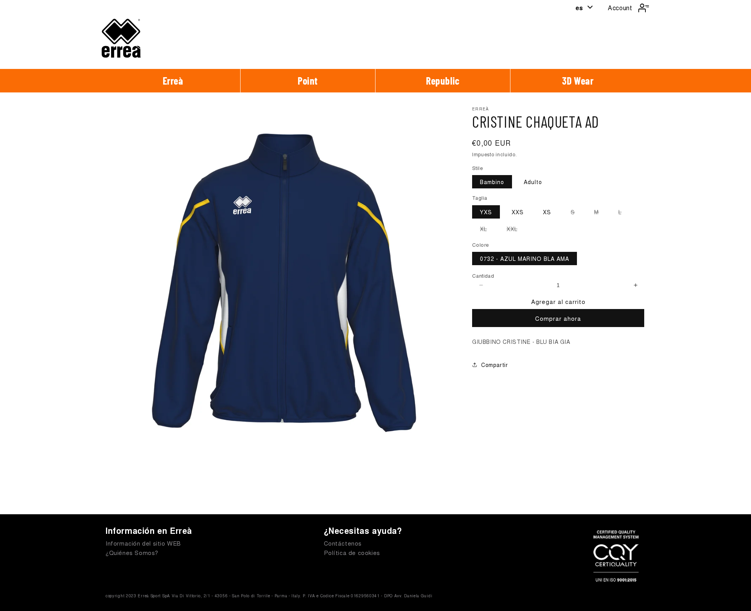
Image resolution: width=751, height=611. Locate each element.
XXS (518, 212)
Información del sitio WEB (143, 543)
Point (308, 80)
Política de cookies (352, 552)
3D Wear (577, 80)
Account (620, 7)
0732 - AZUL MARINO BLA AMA (524, 259)
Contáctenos (343, 543)
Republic (443, 80)
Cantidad (483, 276)
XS (547, 212)
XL (487, 229)
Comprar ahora (558, 318)
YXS (486, 212)
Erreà (173, 80)
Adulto (533, 182)
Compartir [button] (494, 365)
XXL (516, 229)
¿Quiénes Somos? (132, 552)
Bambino (492, 182)
